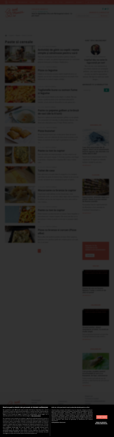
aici (17, 427)
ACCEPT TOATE (101, 417)
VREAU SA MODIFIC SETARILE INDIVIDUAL (101, 422)
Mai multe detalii (36, 415)
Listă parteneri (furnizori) (58, 422)
